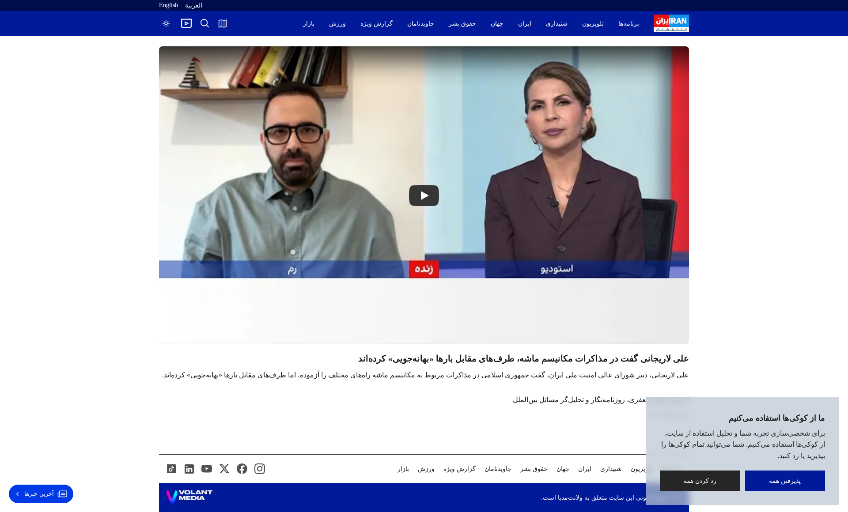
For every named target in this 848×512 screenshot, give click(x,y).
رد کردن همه (699, 480)
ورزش (337, 23)
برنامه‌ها (628, 23)
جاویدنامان (420, 23)
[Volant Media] (189, 497)
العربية (193, 5)
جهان (497, 23)
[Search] (205, 23)
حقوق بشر (462, 23)
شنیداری (557, 23)
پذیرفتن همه (785, 480)
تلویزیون (593, 23)
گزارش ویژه (376, 23)
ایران (524, 23)
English (168, 5)
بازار (308, 23)
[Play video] (186, 23)
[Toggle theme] (166, 23)
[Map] (222, 23)
